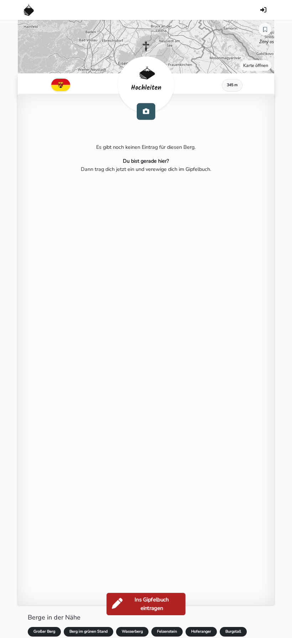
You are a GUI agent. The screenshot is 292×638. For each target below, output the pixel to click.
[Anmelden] (263, 10)
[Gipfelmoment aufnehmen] (146, 111)
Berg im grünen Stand (88, 631)
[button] (146, 46)
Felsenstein (167, 631)
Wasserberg (132, 631)
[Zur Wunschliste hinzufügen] (265, 29)
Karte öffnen (255, 65)
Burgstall (233, 631)
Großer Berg (44, 631)
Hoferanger (201, 631)
